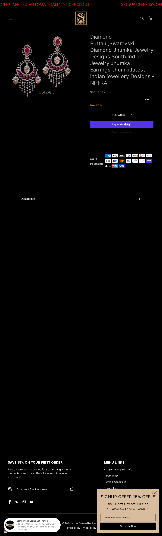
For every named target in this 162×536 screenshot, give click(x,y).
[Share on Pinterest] (113, 144)
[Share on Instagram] (119, 144)
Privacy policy (89, 528)
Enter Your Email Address (117, 517)
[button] (150, 18)
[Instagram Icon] (24, 502)
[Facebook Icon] (10, 502)
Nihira (75, 523)
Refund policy (73, 528)
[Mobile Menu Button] (10, 18)
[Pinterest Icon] (17, 502)
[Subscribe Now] (71, 489)
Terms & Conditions (115, 481)
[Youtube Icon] (31, 502)
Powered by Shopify (89, 523)
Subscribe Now (128, 526)
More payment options (121, 132)
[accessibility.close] (155, 493)
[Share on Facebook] (102, 144)
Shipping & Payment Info (118, 469)
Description (28, 198)
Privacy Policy (112, 488)
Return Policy (111, 475)
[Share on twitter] (108, 144)
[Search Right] (142, 18)
